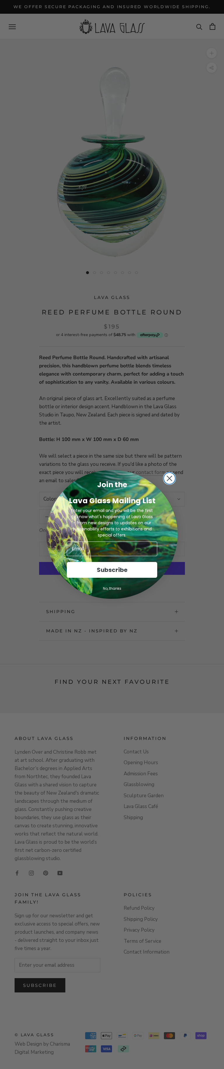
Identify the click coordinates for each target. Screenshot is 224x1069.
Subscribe (112, 570)
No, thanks (112, 588)
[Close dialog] (169, 478)
